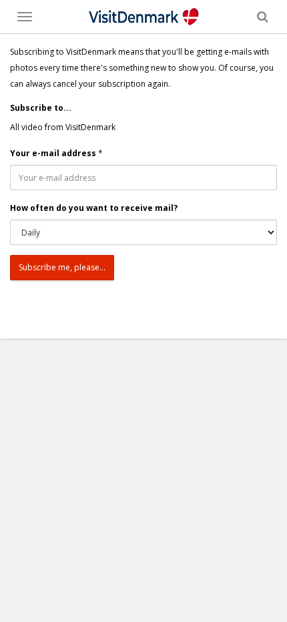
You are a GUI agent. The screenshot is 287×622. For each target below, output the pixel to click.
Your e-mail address (53, 153)
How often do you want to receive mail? (94, 208)
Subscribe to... (40, 107)
